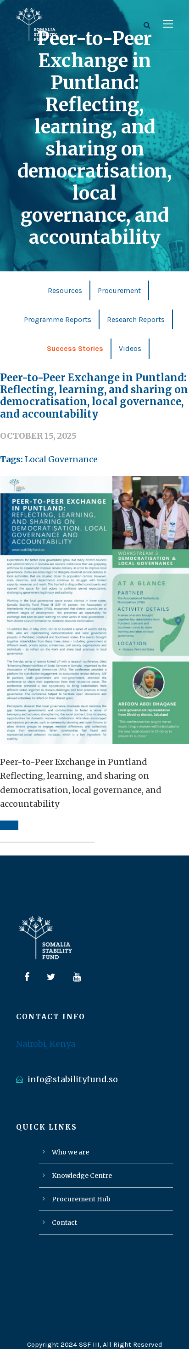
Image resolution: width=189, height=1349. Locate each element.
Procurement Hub (81, 1199)
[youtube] (77, 977)
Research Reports (136, 319)
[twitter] (51, 977)
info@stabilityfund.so (73, 1079)
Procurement (119, 290)
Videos (130, 348)
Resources (65, 290)
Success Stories (75, 348)
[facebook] (26, 977)
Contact (64, 1222)
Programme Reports (57, 319)
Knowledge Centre (82, 1175)
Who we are (70, 1152)
